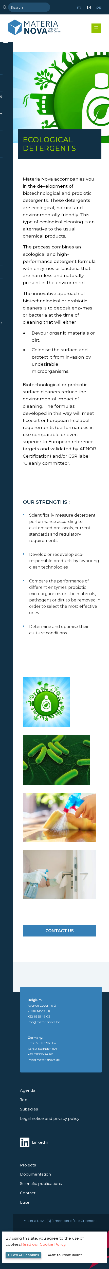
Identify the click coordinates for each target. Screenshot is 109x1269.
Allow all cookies (23, 1255)
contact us (59, 930)
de (98, 7)
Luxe (24, 1202)
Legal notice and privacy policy (49, 1118)
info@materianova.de (44, 1060)
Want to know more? (65, 1255)
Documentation (35, 1174)
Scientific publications (41, 1183)
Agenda (27, 1090)
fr (79, 7)
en (88, 7)
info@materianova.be (44, 1022)
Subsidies (29, 1109)
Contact (27, 1192)
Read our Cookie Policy (43, 1244)
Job (23, 1099)
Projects (28, 1165)
